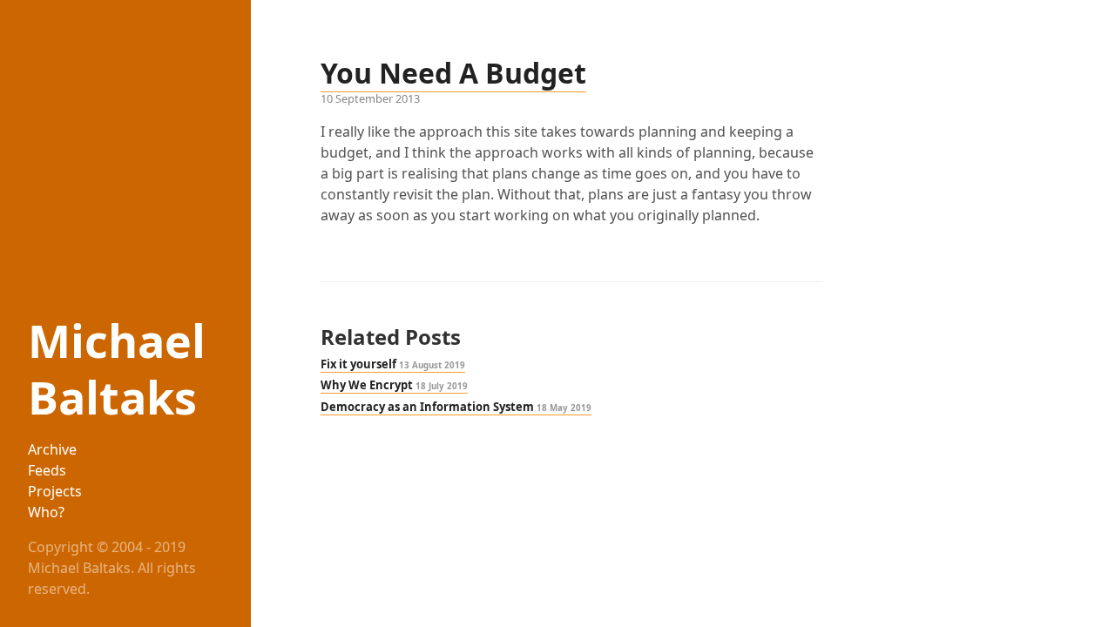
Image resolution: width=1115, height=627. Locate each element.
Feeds (47, 470)
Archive (52, 449)
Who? (46, 512)
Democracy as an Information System (456, 407)
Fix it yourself (393, 364)
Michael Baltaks (117, 368)
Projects (55, 491)
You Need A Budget (453, 72)
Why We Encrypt (394, 385)
